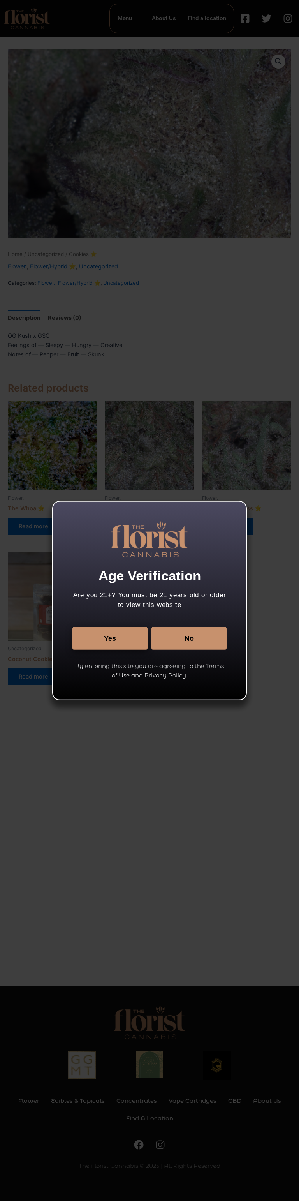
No (189, 638)
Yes (110, 638)
